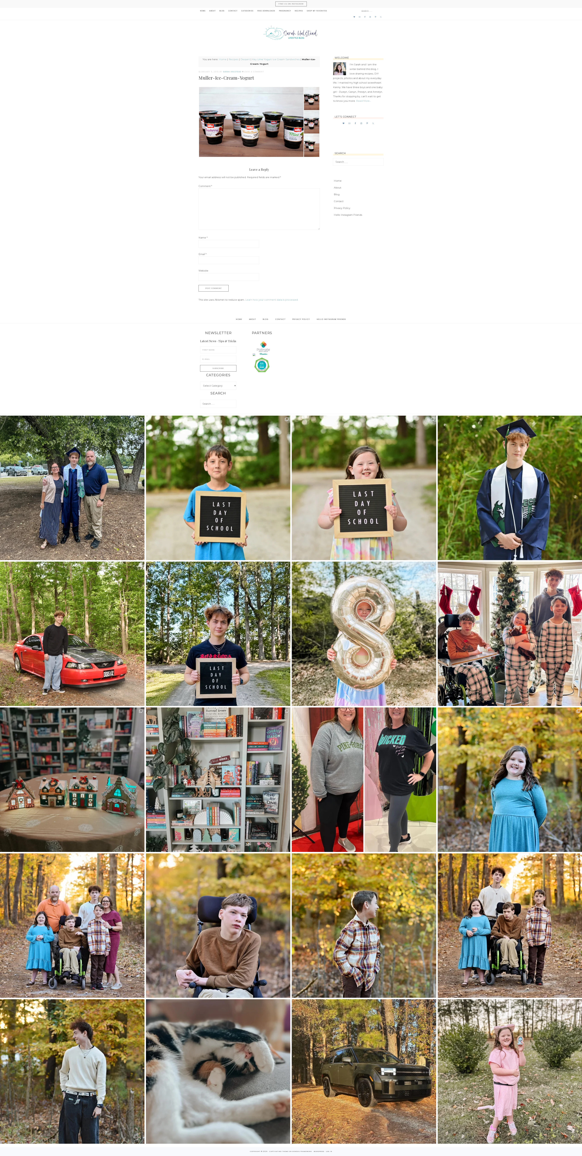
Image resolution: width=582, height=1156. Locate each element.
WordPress (319, 1151)
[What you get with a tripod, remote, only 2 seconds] (72, 925)
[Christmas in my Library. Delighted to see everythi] (218, 779)
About (337, 187)
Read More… (363, 100)
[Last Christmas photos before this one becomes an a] (72, 1071)
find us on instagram (291, 4)
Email (203, 254)
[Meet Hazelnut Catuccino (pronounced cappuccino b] (218, 1071)
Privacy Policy (342, 208)
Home (222, 59)
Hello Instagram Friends (348, 214)
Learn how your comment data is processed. (271, 299)
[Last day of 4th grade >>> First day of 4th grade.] (218, 488)
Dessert (245, 59)
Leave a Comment (254, 71)
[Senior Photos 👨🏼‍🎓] (72, 634)
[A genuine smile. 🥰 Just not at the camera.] (364, 925)
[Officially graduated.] (72, 488)
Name (203, 237)
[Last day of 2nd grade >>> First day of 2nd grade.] (364, 488)
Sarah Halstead (291, 33)
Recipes (233, 59)
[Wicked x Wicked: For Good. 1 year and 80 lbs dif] (364, 779)
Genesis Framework (302, 1151)
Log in (329, 1151)
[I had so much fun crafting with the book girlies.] (72, 779)
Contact (339, 201)
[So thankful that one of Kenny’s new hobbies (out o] (364, 1071)
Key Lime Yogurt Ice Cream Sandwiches (276, 59)
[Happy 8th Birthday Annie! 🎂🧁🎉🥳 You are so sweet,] (364, 634)
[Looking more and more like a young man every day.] (218, 925)
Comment (205, 186)
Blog (337, 194)
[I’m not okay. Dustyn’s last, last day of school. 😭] (218, 634)
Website (203, 270)
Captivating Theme (279, 1151)
